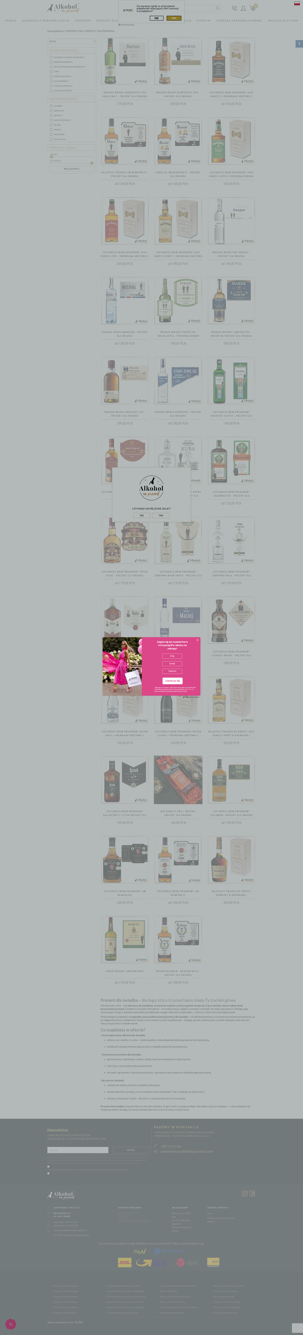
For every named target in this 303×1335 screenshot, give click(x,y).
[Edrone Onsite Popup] (151, 667)
